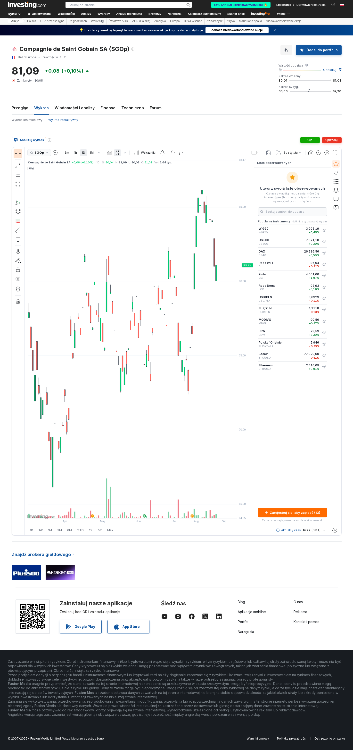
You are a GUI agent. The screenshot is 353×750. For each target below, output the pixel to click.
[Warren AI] (336, 207)
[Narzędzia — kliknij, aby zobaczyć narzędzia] (18, 230)
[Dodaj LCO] (323, 287)
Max (110, 530)
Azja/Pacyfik (214, 21)
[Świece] (117, 152)
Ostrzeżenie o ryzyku (329, 738)
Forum (156, 107)
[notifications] (333, 4)
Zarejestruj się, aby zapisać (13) (295, 512)
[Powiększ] (133, 512)
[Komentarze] (336, 199)
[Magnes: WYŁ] (18, 251)
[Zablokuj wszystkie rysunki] (18, 269)
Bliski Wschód (193, 21)
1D (83, 152)
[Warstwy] (18, 289)
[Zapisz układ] (268, 152)
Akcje (15, 21)
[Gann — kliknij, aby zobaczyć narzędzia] (18, 202)
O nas (298, 602)
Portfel (243, 622)
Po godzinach (78, 21)
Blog (241, 602)
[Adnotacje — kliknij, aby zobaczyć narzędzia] (18, 239)
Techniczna (132, 107)
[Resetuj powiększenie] (152, 512)
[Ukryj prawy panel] (252, 341)
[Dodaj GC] (323, 276)
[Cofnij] (173, 152)
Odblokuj (329, 70)
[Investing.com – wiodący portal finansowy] (27, 4)
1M (92, 152)
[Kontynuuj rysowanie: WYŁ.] (18, 260)
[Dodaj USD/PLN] (323, 298)
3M (59, 530)
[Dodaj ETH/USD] (323, 367)
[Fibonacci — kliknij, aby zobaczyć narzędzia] (18, 193)
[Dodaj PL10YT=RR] (323, 344)
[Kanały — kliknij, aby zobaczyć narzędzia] (18, 174)
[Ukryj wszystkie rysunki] (18, 279)
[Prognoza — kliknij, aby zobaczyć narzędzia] (18, 221)
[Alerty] (336, 173)
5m (67, 152)
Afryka (231, 21)
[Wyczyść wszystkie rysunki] (18, 301)
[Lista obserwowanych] (336, 164)
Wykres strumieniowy (27, 120)
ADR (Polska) (141, 21)
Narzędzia (246, 632)
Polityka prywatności (291, 738)
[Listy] (336, 181)
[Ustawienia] (334, 530)
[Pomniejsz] (126, 512)
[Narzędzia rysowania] (26, 341)
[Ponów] (181, 152)
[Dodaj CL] (323, 264)
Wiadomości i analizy (75, 107)
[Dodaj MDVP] (323, 321)
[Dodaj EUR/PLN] (323, 310)
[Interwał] (99, 152)
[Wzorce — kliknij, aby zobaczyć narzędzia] (18, 211)
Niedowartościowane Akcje (284, 21)
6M (69, 530)
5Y (100, 530)
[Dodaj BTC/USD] (323, 355)
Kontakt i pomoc (306, 622)
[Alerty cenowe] (162, 152)
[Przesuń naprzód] (146, 512)
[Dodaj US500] (323, 241)
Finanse (107, 107)
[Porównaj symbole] (55, 152)
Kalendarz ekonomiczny (204, 14)
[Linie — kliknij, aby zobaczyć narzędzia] (18, 165)
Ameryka (160, 21)
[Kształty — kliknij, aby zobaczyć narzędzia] (18, 184)
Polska (31, 21)
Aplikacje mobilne (252, 612)
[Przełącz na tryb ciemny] (318, 152)
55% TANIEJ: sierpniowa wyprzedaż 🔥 (241, 5)
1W (41, 530)
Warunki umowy (258, 738)
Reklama (300, 612)
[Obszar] (109, 152)
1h (75, 152)
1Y (90, 530)
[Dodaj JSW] (323, 332)
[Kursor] (18, 153)
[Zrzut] (310, 152)
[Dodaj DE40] (323, 253)
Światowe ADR (118, 21)
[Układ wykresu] (255, 152)
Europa (175, 21)
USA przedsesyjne (52, 21)
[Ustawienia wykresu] (326, 152)
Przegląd (20, 107)
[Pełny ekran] (334, 152)
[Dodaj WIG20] (323, 230)
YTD (80, 530)
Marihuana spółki (250, 21)
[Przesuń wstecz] (139, 512)
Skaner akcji (236, 14)
